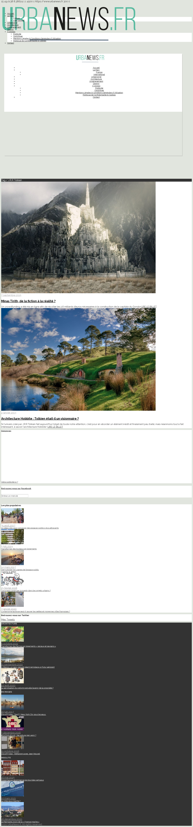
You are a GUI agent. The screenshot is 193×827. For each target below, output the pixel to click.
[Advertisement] (93, 134)
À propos (11, 32)
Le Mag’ (10, 16)
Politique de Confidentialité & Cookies (29, 41)
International (19, 20)
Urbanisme (12, 22)
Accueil (10, 13)
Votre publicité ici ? (9, 482)
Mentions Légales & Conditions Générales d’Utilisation (37, 38)
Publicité (17, 34)
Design (10, 29)
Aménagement (14, 27)
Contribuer (18, 36)
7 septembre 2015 (11, 295)
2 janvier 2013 (8, 412)
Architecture (12, 25)
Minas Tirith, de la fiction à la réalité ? (28, 301)
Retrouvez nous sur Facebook (16, 488)
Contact (10, 43)
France (16, 18)
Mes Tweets (8, 619)
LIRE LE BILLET (149, 306)
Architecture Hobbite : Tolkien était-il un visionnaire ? (40, 418)
